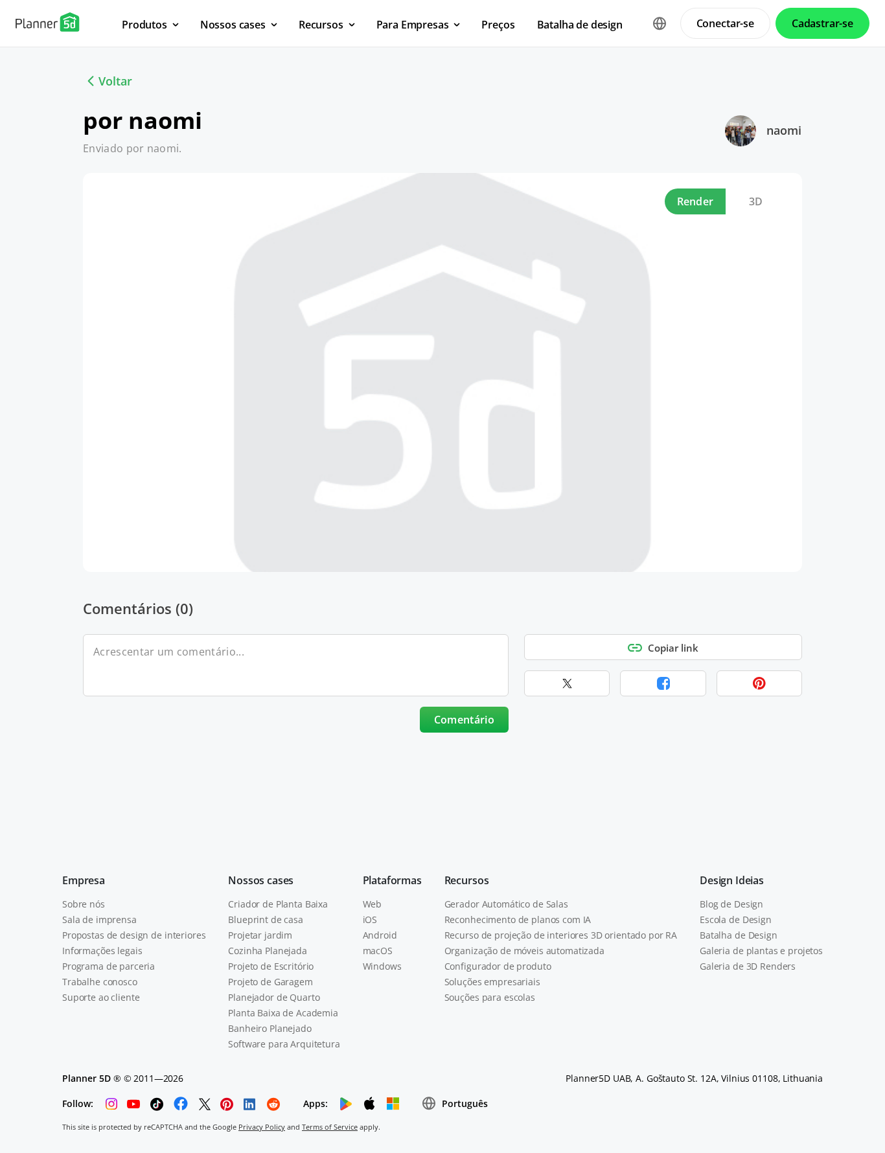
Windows (382, 966)
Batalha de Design (738, 935)
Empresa (83, 880)
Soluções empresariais (492, 982)
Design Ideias (732, 880)
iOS (370, 919)
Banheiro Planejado (269, 1028)
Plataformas (392, 880)
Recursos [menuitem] (321, 24)
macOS (378, 950)
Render (695, 201)
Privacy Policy (261, 1127)
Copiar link (673, 647)
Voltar (115, 81)
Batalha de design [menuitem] (580, 24)
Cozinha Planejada (267, 950)
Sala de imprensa (99, 919)
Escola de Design (736, 919)
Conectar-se (725, 23)
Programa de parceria (108, 966)
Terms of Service (330, 1127)
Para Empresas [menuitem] (412, 24)
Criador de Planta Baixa (278, 904)
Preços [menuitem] (497, 24)
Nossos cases (260, 880)
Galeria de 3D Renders (748, 966)
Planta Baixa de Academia (283, 1013)
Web (372, 904)
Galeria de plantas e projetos (761, 950)
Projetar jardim (260, 935)
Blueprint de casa (265, 919)
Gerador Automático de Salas (506, 904)
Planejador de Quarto (273, 997)
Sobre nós (83, 904)
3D (756, 201)
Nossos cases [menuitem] (233, 24)
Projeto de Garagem (270, 982)
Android (380, 935)
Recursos (466, 880)
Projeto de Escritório (271, 966)
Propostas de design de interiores (133, 935)
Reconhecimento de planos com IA (518, 919)
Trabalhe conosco (99, 982)
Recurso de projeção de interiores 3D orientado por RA (561, 935)
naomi (783, 130)
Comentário (464, 720)
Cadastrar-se (822, 23)
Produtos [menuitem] (144, 24)
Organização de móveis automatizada (524, 950)
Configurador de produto (497, 966)
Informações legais (102, 950)
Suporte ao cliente (100, 997)
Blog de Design (731, 904)
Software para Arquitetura (284, 1044)
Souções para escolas (489, 997)
